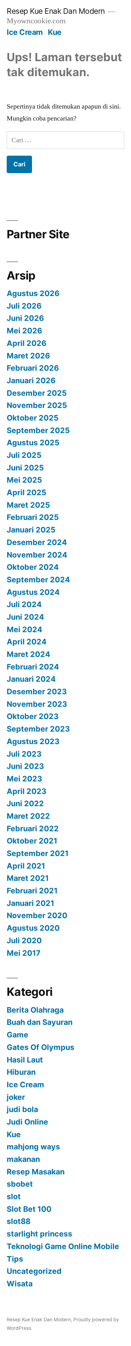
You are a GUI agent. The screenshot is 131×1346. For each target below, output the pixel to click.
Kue (55, 32)
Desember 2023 (37, 691)
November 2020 (37, 915)
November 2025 (37, 405)
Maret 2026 (28, 355)
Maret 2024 (28, 654)
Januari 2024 (31, 679)
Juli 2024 (24, 604)
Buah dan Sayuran (40, 1022)
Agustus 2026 (33, 293)
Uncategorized (34, 1271)
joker (16, 1097)
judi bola (22, 1109)
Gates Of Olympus (40, 1047)
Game (17, 1034)
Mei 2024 (24, 629)
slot (14, 1196)
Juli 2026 (24, 305)
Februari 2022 (33, 828)
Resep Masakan (36, 1171)
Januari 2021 (30, 903)
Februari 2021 (32, 890)
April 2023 (26, 791)
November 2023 (37, 704)
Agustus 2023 (33, 741)
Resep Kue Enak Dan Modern (56, 11)
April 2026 (26, 343)
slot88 (18, 1221)
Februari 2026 (33, 368)
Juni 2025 (25, 467)
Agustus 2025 (33, 442)
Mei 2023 (24, 778)
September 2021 (38, 853)
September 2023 (38, 728)
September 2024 (38, 579)
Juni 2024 (25, 616)
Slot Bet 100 (29, 1209)
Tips (15, 1258)
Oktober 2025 (32, 417)
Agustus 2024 (33, 592)
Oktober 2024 (33, 567)
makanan (23, 1159)
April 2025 (26, 492)
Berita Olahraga (35, 1009)
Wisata (20, 1283)
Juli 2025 (24, 455)
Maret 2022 (28, 816)
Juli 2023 (24, 753)
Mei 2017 (24, 953)
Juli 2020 (24, 940)
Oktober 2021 (32, 840)
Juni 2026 (25, 318)
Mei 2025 (24, 479)
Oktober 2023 (32, 716)
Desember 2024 (37, 542)
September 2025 (38, 430)
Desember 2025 (37, 393)
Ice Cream (25, 32)
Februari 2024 (33, 666)
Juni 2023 (25, 766)
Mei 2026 (24, 330)
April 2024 (27, 641)
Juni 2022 (25, 803)
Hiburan (21, 1072)
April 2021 (26, 865)
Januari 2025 (31, 529)
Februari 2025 (33, 517)
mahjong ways (33, 1146)
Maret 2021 (28, 878)
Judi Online (27, 1121)
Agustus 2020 (33, 928)
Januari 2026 (31, 380)
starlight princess (39, 1233)
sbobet (20, 1183)
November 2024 (37, 554)
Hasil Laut (25, 1059)
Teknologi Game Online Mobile (63, 1246)
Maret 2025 (28, 505)
